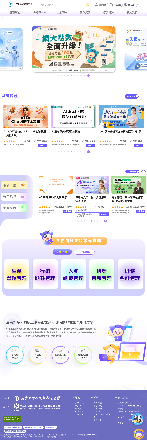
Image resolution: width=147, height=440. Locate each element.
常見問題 (98, 408)
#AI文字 (55, 214)
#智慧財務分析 (126, 214)
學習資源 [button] (108, 12)
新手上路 (98, 406)
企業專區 (62, 12)
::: (2, 17)
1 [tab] (59, 76)
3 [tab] (65, 76)
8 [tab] (81, 76)
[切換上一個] (141, 96)
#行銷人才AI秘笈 (106, 145)
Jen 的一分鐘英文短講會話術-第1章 (72, 131)
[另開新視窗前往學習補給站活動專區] (137, 419)
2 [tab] (62, 76)
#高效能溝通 (56, 145)
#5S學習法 (74, 145)
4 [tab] (68, 76)
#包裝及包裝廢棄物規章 (86, 213)
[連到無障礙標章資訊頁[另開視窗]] (12, 418)
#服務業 (7, 145)
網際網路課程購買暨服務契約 (15, 431)
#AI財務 (117, 214)
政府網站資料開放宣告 (12, 427)
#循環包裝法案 (89, 211)
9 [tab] (85, 76)
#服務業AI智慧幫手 (24, 145)
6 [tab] (75, 76)
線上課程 (79, 408)
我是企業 (98, 411)
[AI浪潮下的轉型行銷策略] (25, 116)
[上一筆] (31, 49)
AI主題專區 (80, 411)
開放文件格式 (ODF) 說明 (33, 427)
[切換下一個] (143, 96)
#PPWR (81, 211)
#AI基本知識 (124, 145)
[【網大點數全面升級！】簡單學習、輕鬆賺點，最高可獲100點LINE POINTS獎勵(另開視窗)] (73, 49)
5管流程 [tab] (62, 251)
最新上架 (10, 185)
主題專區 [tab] (84, 251)
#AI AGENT (45, 216)
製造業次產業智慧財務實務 (129, 197)
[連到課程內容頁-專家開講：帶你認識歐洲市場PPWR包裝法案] (94, 185)
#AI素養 (13, 145)
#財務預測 (118, 216)
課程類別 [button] (15, 12)
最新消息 (79, 403)
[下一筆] (115, 49)
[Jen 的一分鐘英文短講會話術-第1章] (73, 116)
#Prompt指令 (46, 214)
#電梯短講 (65, 145)
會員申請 (98, 403)
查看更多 (131, 96)
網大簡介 (79, 406)
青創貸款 (85, 12)
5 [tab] (72, 76)
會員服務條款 (50, 427)
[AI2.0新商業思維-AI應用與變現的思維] (121, 116)
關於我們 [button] (132, 12)
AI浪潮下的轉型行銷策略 (18, 131)
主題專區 (38, 12)
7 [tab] (78, 76)
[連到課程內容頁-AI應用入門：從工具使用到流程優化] (58, 185)
